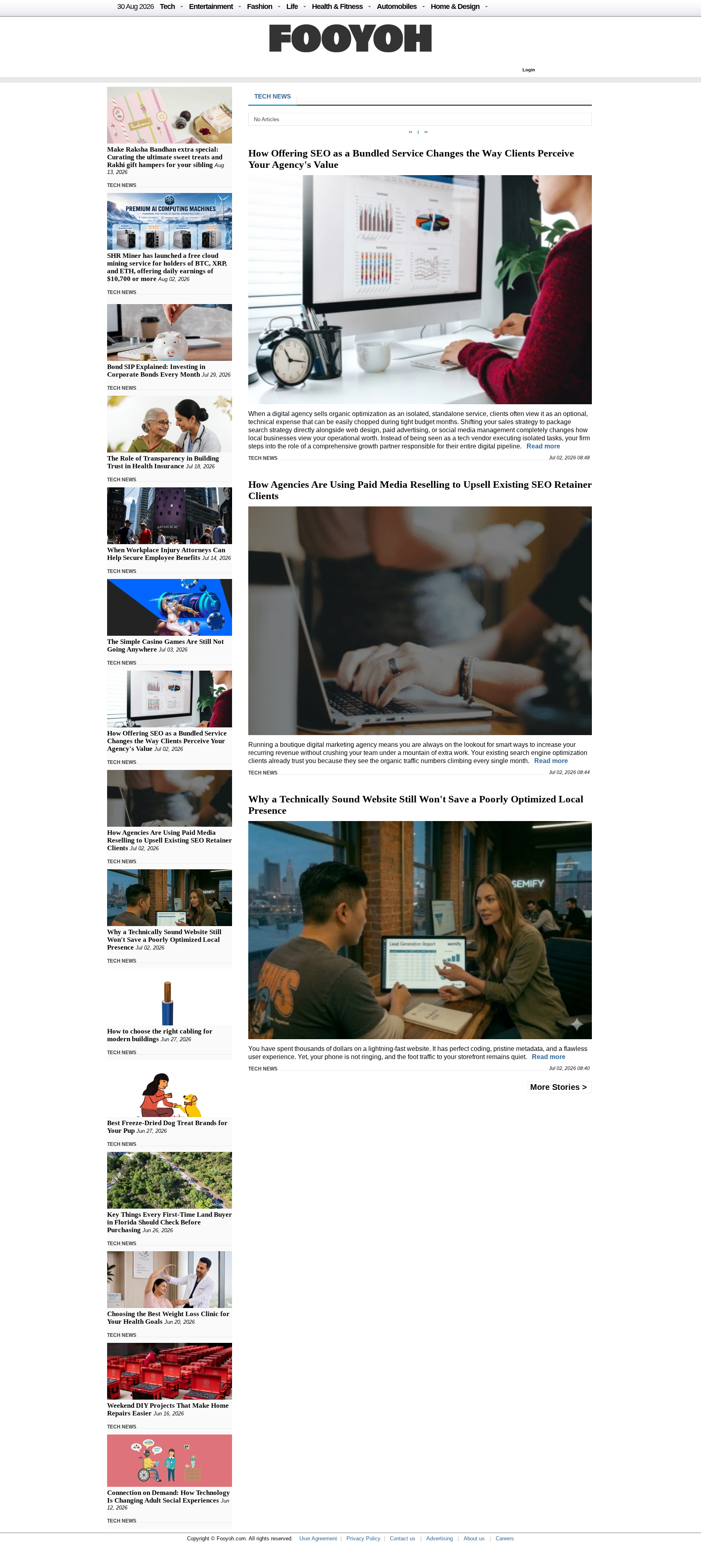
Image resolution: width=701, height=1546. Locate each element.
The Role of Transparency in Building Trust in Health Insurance (163, 462)
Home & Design (455, 6)
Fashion (259, 6)
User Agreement (318, 1538)
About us (474, 1538)
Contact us (402, 1538)
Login (529, 69)
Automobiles (397, 6)
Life (292, 6)
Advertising (439, 1538)
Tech (167, 6)
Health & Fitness (337, 6)
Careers (505, 1538)
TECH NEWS (121, 185)
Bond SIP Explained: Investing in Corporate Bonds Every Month (156, 370)
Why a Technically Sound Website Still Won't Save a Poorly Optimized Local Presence (164, 939)
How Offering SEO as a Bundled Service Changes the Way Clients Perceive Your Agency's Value (167, 741)
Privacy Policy (363, 1538)
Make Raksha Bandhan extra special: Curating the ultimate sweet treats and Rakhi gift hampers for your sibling (164, 157)
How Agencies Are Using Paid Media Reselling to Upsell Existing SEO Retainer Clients (169, 840)
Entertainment (211, 6)
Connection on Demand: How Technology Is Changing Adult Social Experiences (168, 1496)
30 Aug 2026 (135, 6)
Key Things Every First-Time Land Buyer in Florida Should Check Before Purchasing (169, 1222)
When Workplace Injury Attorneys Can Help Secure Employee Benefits (166, 554)
